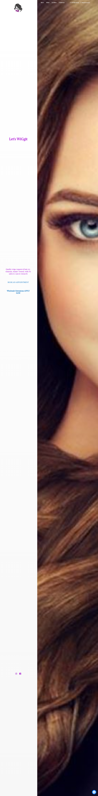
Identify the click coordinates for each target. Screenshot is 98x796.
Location (54, 2)
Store (42, 2)
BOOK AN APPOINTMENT (18, 282)
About (47, 2)
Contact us (61, 2)
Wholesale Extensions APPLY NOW (18, 292)
